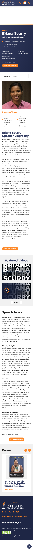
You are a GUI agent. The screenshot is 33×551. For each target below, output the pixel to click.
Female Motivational (8, 119)
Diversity (6, 116)
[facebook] (2, 511)
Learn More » (8, 489)
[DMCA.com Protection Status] (6, 532)
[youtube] (17, 511)
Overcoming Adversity (22, 119)
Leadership (7, 125)
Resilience (22, 122)
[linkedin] (13, 511)
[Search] (20, 2)
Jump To (7, 76)
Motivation (7, 127)
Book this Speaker (10, 65)
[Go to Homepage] (8, 3)
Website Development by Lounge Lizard (12, 536)
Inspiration (7, 122)
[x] (10, 511)
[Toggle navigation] (24, 2)
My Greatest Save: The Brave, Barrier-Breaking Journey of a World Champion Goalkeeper (14, 484)
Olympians (22, 116)
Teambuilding (23, 127)
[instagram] (6, 511)
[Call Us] (29, 2)
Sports (21, 125)
